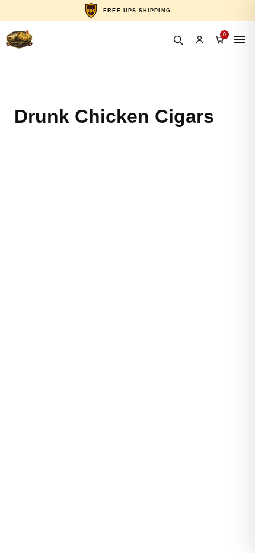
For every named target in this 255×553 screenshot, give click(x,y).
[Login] (199, 39)
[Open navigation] (239, 39)
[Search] (178, 39)
